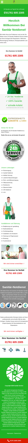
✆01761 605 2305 (14, 12)
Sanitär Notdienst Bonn (19, 421)
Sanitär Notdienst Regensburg (11, 422)
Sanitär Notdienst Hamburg (13, 405)
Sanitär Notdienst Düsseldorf (16, 410)
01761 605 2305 (14, 55)
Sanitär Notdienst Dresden (19, 415)
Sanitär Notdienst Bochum (14, 419)
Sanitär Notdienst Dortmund (9, 412)
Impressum (10, 433)
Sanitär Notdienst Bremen (14, 414)
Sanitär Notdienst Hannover (9, 417)
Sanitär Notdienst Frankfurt (9, 409)
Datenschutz (17, 433)
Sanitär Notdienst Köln (19, 407)
